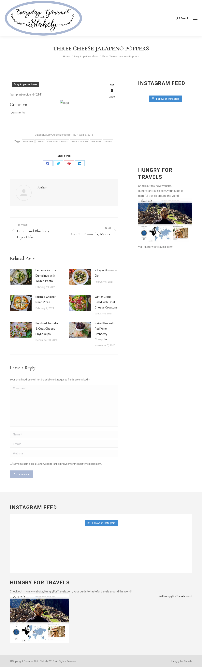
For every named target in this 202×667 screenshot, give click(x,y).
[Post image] (21, 277)
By (74, 134)
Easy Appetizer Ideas (25, 84)
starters (108, 141)
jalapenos (96, 141)
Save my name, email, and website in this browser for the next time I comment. (57, 463)
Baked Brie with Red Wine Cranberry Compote (104, 331)
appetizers (28, 141)
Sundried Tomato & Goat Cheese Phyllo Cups (47, 329)
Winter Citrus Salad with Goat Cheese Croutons (106, 302)
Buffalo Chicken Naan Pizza (46, 299)
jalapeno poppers (79, 141)
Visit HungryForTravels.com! (155, 246)
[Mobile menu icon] (195, 18)
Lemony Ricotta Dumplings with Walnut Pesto (46, 276)
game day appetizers (57, 141)
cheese (40, 141)
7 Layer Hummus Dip (106, 273)
